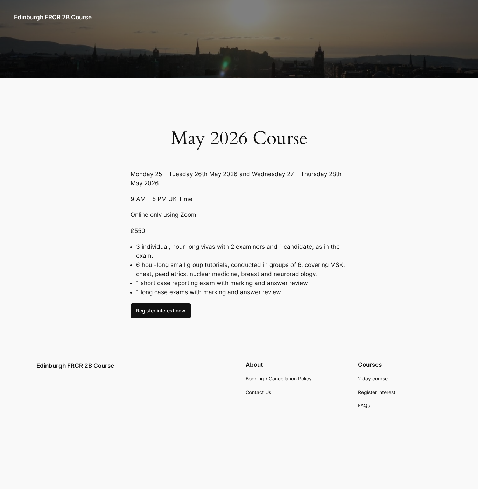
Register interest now (160, 311)
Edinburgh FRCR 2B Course (53, 17)
